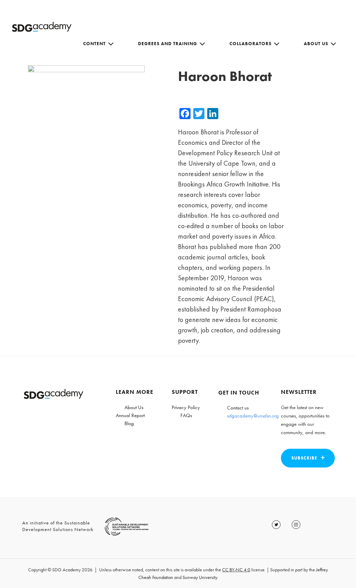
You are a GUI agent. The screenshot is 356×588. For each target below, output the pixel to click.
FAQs (186, 415)
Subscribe (304, 458)
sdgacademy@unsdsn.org (253, 415)
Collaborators (250, 44)
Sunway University (200, 577)
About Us (316, 44)
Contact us (238, 407)
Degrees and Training (167, 44)
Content (94, 44)
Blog (129, 423)
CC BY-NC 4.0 (236, 569)
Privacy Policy (186, 407)
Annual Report (130, 415)
